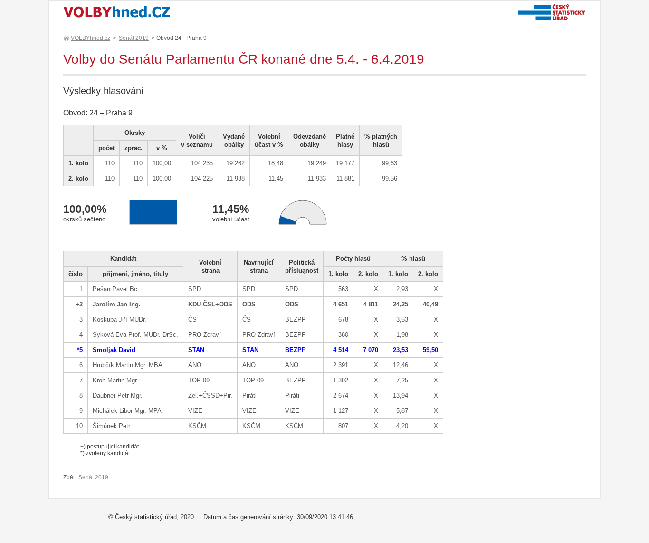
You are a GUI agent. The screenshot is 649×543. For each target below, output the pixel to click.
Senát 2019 (134, 38)
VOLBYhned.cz (90, 38)
